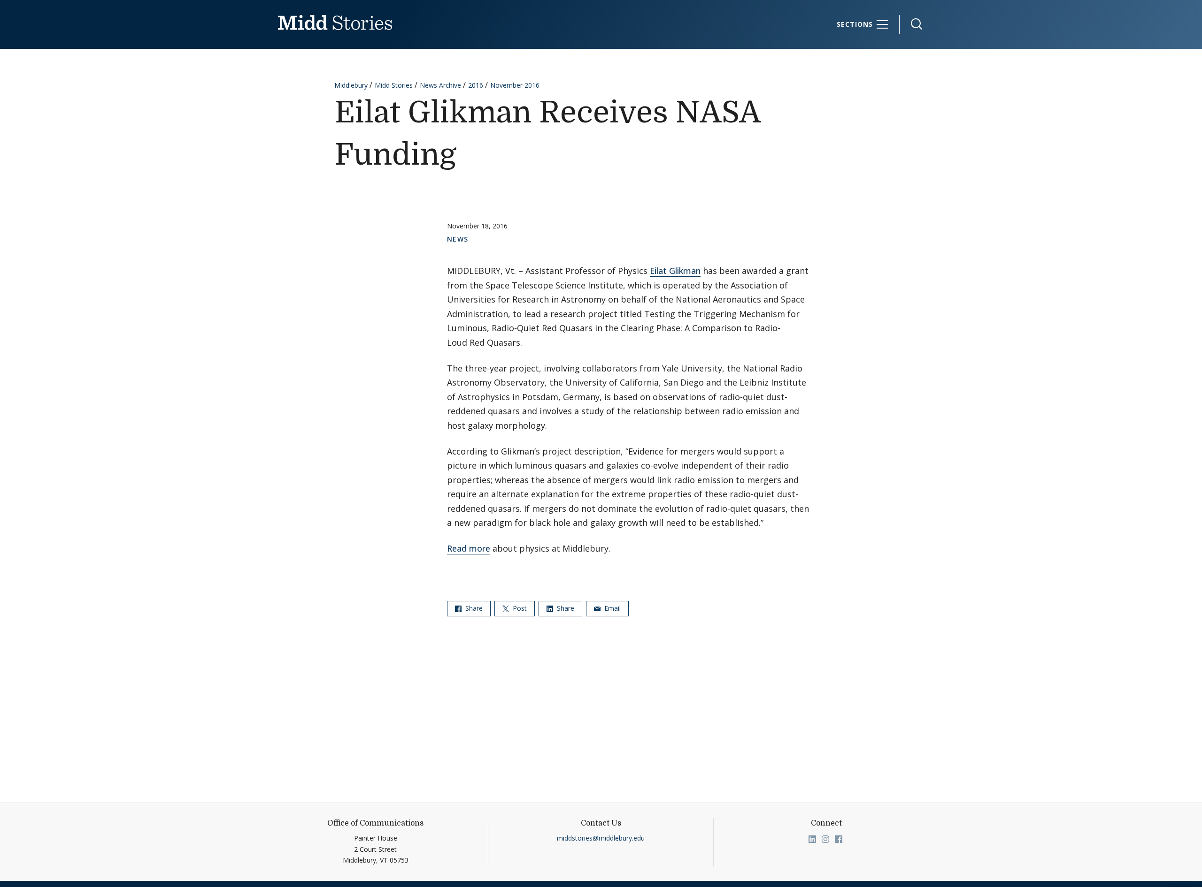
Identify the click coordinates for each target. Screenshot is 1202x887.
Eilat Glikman (675, 270)
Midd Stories (394, 85)
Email (611, 608)
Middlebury (351, 85)
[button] (912, 24)
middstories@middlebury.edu (601, 838)
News (458, 239)
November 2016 (514, 85)
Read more (468, 548)
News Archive (440, 85)
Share (473, 608)
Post (519, 608)
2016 (475, 85)
